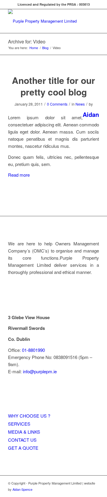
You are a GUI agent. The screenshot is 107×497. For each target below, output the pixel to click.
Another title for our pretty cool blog (53, 86)
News (80, 103)
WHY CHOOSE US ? (29, 416)
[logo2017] (44, 21)
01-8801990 (33, 350)
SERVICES (19, 424)
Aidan (91, 114)
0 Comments (57, 103)
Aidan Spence (22, 489)
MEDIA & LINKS (24, 432)
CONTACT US (22, 440)
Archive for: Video (26, 41)
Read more (19, 175)
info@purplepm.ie (40, 371)
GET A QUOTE (23, 448)
